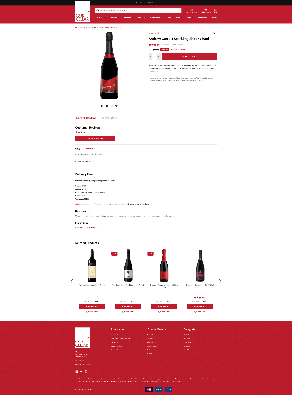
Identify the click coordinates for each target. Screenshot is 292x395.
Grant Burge (151, 342)
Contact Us (114, 335)
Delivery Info (115, 342)
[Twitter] (81, 372)
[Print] (112, 106)
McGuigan (150, 350)
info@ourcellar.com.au (82, 364)
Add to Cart (189, 56)
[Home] (76, 27)
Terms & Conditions (117, 350)
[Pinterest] (116, 106)
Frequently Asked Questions (120, 339)
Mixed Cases (155, 17)
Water (214, 17)
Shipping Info (109, 117)
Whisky (168, 17)
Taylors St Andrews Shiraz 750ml (92, 285)
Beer (178, 17)
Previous (71, 281)
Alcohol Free (202, 17)
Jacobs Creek (152, 346)
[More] (105, 17)
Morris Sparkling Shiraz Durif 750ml (200, 285)
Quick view (93, 312)
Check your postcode (83, 204)
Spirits (188, 17)
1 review (166, 45)
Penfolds (150, 335)
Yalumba (150, 339)
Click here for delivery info (146, 3)
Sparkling (141, 17)
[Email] (107, 106)
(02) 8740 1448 (79, 360)
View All (150, 354)
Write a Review (178, 45)
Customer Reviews (85, 117)
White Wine (99, 17)
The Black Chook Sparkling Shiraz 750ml (128, 285)
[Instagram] (86, 372)
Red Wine (113, 17)
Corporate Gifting (117, 346)
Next (220, 281)
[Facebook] (102, 106)
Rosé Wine (127, 17)
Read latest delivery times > (86, 228)
